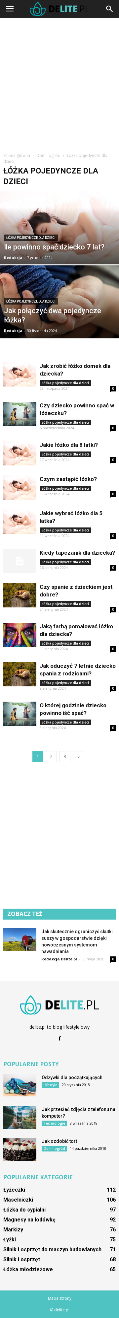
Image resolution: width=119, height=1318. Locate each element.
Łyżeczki (14, 1190)
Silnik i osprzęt (21, 1259)
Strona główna (16, 155)
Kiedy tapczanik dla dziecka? (77, 552)
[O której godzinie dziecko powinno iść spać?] (19, 714)
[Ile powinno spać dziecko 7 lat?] (59, 239)
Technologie (54, 1123)
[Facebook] (59, 1038)
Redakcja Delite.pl (59, 958)
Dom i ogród (54, 1148)
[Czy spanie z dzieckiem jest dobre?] (19, 595)
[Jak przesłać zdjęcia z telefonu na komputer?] (19, 1117)
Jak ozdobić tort (59, 1141)
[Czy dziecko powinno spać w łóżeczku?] (19, 414)
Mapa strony (59, 1298)
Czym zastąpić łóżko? (68, 479)
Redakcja (13, 257)
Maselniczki (18, 1200)
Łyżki (9, 1239)
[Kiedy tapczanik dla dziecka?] (19, 561)
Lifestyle (50, 1084)
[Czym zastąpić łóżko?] (19, 487)
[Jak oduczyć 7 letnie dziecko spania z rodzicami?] (19, 674)
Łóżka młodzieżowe (28, 1269)
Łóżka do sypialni (24, 1210)
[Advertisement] (59, 84)
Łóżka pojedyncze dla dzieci (31, 238)
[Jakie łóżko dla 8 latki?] (19, 453)
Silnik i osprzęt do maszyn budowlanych (52, 1249)
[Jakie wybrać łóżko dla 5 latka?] (19, 522)
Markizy (13, 1229)
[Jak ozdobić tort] (19, 1149)
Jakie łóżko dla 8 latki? (69, 445)
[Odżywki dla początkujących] (19, 1085)
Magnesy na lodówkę (29, 1219)
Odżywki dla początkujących (72, 1077)
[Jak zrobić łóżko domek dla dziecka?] (19, 374)
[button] (109, 9)
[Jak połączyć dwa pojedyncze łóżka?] (59, 311)
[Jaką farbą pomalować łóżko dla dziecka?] (19, 635)
